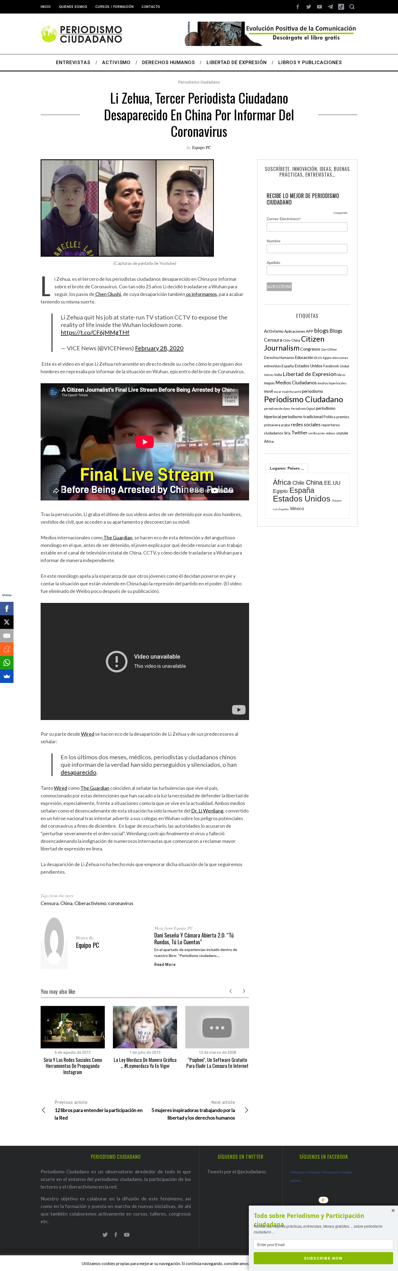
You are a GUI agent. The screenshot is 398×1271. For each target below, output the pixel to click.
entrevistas (272, 366)
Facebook (331, 366)
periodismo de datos (277, 408)
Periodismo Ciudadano (199, 82)
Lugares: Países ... (287, 468)
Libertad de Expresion (310, 374)
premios (342, 417)
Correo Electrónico (284, 219)
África (269, 441)
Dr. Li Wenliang (207, 811)
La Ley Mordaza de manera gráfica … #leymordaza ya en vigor (145, 1062)
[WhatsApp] (7, 662)
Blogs (336, 331)
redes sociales (306, 424)
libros (341, 375)
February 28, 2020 (159, 348)
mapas (269, 383)
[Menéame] (7, 649)
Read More (164, 964)
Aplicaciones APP (298, 331)
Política (329, 417)
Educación (304, 357)
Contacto (151, 7)
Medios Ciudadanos (296, 382)
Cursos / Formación (114, 7)
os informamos (201, 294)
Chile (287, 340)
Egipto (327, 357)
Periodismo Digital (303, 408)
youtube (342, 433)
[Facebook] (7, 608)
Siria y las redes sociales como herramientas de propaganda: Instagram (73, 1065)
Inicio (46, 7)
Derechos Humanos (279, 358)
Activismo (273, 331)
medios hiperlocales (332, 383)
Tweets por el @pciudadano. (237, 1171)
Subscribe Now (323, 1258)
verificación (316, 433)
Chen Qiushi (107, 294)
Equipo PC (201, 147)
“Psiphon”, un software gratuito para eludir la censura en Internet (217, 1062)
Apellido (273, 262)
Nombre (273, 241)
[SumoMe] (7, 676)
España (288, 366)
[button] (323, 1220)
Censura (49, 903)
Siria (287, 433)
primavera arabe (277, 425)
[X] (7, 622)
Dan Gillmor (329, 349)
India (278, 375)
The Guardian (117, 537)
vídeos (330, 433)
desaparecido (78, 772)
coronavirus (120, 903)
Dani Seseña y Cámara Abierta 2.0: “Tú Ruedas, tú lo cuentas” (194, 938)
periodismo (312, 391)
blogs (321, 330)
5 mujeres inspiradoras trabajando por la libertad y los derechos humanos (193, 1110)
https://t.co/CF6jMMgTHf (95, 332)
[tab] (287, 468)
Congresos (310, 348)
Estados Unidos (308, 365)
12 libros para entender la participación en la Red (99, 1110)
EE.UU (318, 357)
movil (268, 391)
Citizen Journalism (294, 343)
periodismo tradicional (302, 416)
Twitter (299, 432)
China (66, 903)
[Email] (7, 635)
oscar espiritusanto (287, 391)
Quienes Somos (73, 7)
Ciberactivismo (90, 903)
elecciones (340, 358)
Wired (87, 734)
